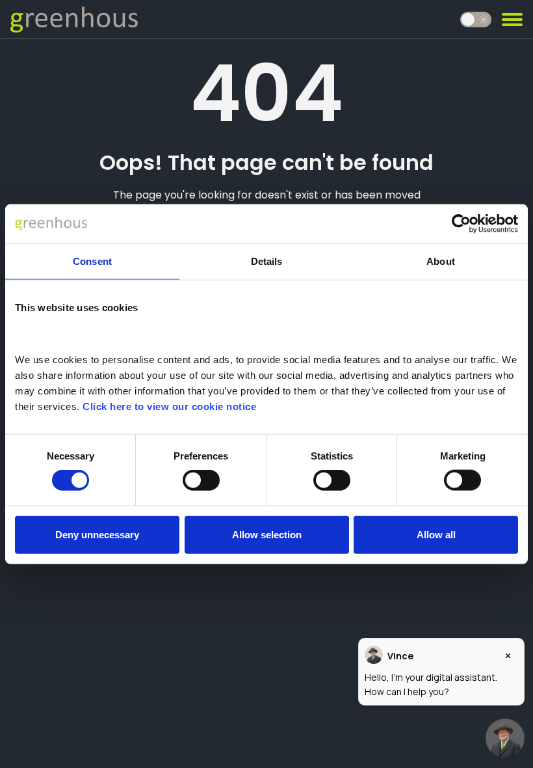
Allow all (436, 534)
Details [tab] (267, 261)
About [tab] (440, 261)
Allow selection (267, 534)
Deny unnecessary (97, 534)
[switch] (201, 480)
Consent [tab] (92, 261)
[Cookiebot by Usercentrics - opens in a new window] (461, 224)
